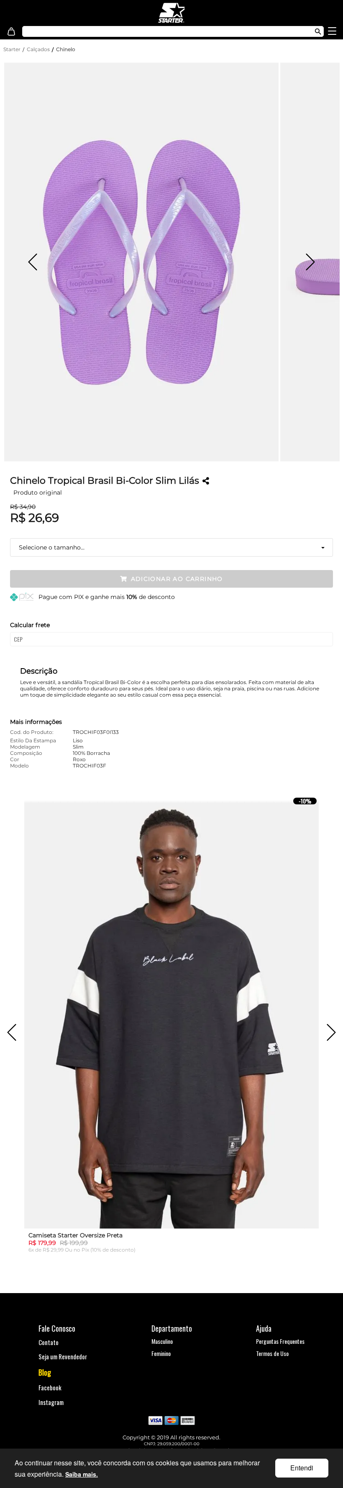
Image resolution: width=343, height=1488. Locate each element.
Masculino (162, 1341)
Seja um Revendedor (62, 1356)
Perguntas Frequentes (280, 1341)
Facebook (49, 1387)
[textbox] (151, 31)
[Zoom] (141, 262)
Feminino (161, 1353)
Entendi (301, 1467)
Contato (48, 1342)
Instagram (51, 1402)
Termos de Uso (272, 1353)
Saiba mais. (81, 1474)
